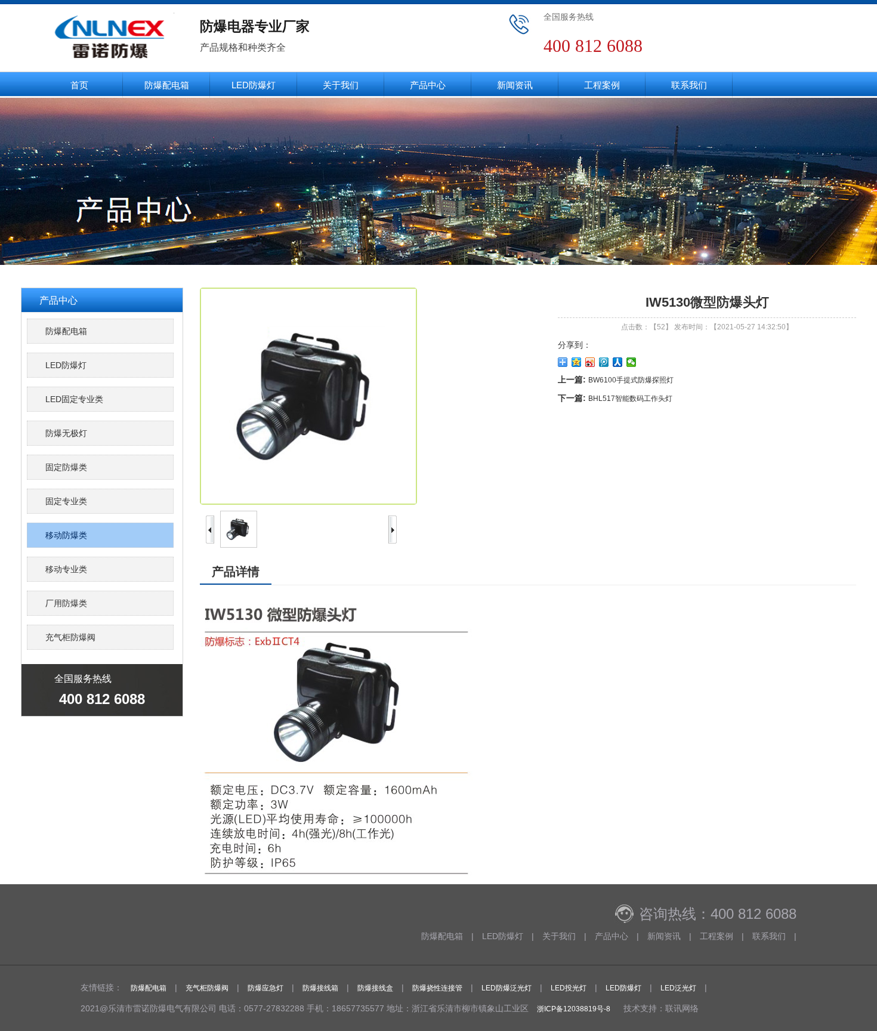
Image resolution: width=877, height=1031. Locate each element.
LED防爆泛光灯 (506, 988)
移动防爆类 (66, 535)
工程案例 (602, 85)
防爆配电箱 (166, 85)
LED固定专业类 (74, 399)
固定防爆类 (66, 467)
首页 (79, 85)
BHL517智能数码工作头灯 (630, 398)
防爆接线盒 (375, 988)
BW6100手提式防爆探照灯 (631, 380)
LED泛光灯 (678, 988)
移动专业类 (66, 569)
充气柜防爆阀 (70, 637)
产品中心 (428, 85)
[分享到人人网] (618, 362)
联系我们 (689, 85)
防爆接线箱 (320, 988)
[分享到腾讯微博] (604, 362)
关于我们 (341, 85)
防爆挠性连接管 (437, 988)
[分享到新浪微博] (590, 362)
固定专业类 (66, 501)
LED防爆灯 (253, 85)
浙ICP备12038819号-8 (573, 1009)
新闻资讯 (515, 85)
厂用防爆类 (66, 603)
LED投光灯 (568, 988)
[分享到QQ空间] (577, 362)
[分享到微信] (631, 362)
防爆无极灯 (66, 433)
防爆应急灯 (265, 988)
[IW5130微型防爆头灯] (238, 545)
